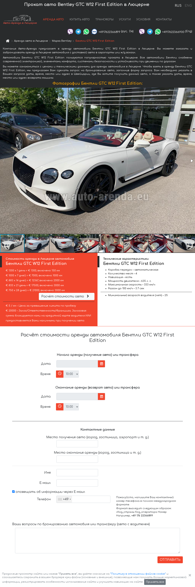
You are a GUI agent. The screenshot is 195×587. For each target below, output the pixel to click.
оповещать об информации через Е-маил (50, 492)
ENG (188, 5)
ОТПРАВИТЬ (170, 560)
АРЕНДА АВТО (53, 19)
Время (45, 374)
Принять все (155, 582)
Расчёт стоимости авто (63, 296)
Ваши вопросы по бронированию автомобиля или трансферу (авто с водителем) (81, 524)
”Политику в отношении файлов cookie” (138, 574)
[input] (77, 363)
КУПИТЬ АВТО (80, 19)
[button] (192, 161)
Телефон (44, 499)
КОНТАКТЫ (164, 19)
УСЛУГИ (125, 19)
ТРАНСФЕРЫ (104, 19)
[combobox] (64, 499)
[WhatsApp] (86, 31)
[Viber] (70, 31)
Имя (47, 472)
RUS (178, 5)
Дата (46, 364)
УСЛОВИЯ (143, 19)
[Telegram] (78, 31)
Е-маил (45, 483)
